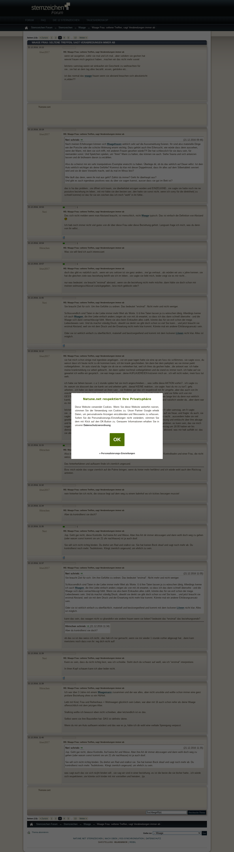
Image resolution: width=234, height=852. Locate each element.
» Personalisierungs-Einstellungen (117, 453)
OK (117, 439)
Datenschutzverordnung (97, 425)
